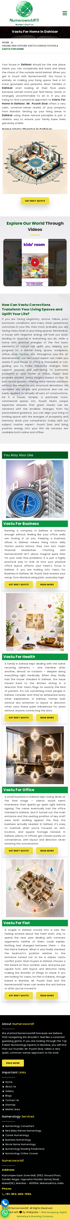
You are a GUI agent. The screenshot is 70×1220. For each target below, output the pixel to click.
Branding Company (42, 1216)
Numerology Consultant (19, 1126)
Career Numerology (17, 1135)
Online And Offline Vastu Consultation (29, 45)
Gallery (9, 1091)
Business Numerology (18, 1139)
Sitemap (10, 1104)
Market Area (12, 1109)
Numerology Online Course (21, 1153)
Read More (47, 584)
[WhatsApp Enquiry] (5, 1213)
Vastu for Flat (16, 922)
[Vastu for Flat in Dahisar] (35, 888)
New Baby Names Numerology (23, 1130)
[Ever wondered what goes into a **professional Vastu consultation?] (35, 263)
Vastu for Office (18, 789)
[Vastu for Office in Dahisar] (35, 755)
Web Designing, (50, 1212)
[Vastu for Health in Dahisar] (35, 622)
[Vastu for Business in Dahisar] (35, 489)
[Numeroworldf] (21, 13)
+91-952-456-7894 (18, 1194)
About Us (10, 1086)
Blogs (8, 1095)
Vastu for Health (19, 656)
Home (5, 42)
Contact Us (12, 1100)
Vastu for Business (21, 523)
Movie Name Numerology (20, 1144)
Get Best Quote (35, 200)
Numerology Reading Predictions (25, 1149)
